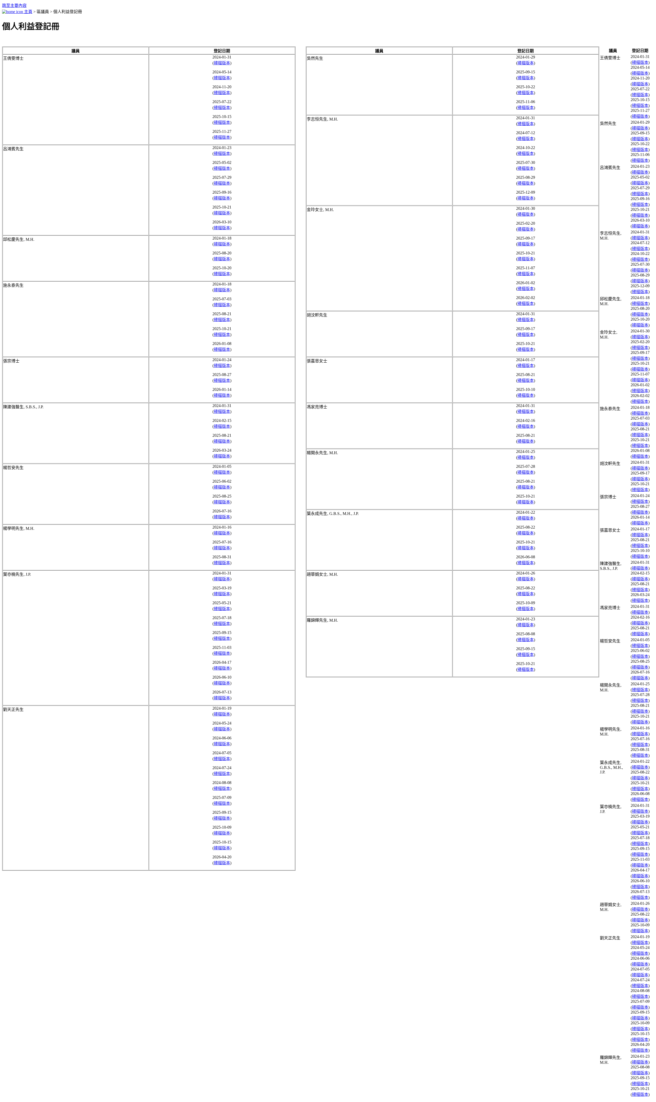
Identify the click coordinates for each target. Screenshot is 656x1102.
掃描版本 (222, 63)
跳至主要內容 (14, 5)
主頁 (27, 11)
